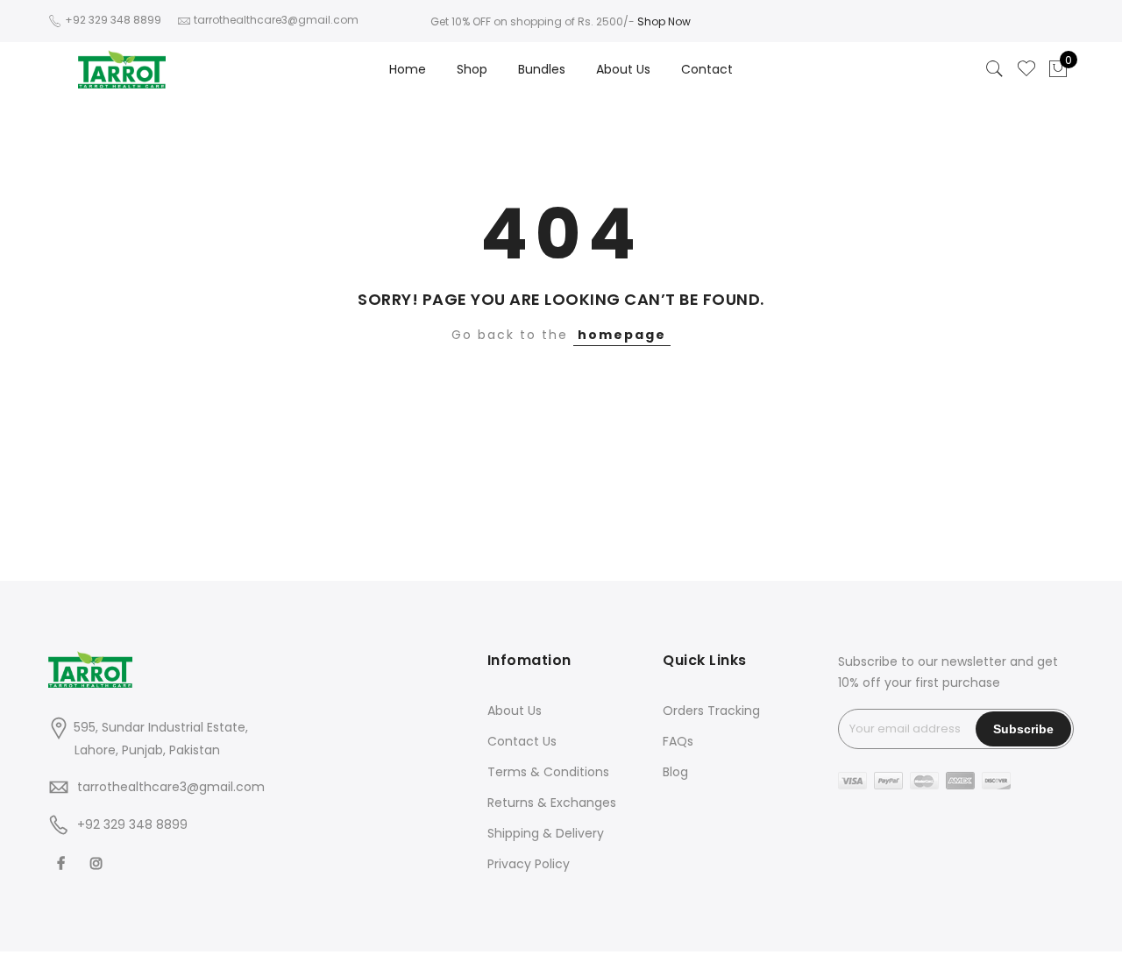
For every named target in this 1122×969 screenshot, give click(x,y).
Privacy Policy (528, 864)
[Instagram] (98, 863)
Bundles (541, 69)
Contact (707, 69)
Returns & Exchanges (551, 802)
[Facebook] (63, 863)
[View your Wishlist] (1026, 69)
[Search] (995, 69)
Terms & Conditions (548, 772)
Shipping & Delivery (545, 833)
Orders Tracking (711, 710)
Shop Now (664, 21)
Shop (472, 69)
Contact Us (522, 741)
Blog (675, 772)
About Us (623, 69)
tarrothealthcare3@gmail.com (171, 787)
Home (407, 69)
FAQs (678, 741)
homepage (622, 334)
